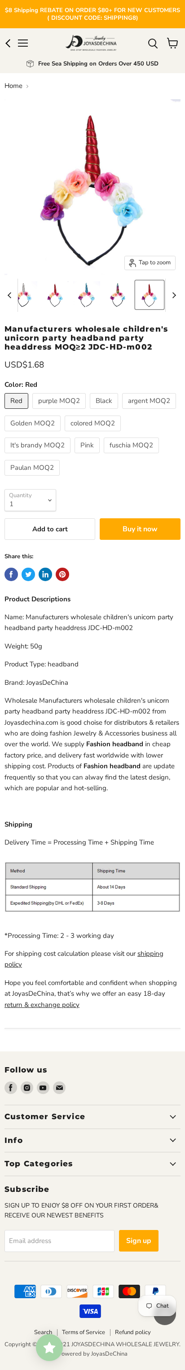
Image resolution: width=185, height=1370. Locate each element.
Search (43, 1332)
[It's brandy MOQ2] (38, 455)
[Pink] (88, 455)
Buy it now (140, 529)
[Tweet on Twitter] (28, 574)
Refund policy (133, 1332)
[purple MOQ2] (60, 411)
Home (13, 86)
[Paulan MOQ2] (33, 477)
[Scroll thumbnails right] (172, 295)
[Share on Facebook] (11, 574)
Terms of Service (83, 1332)
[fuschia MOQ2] (132, 455)
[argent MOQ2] (150, 411)
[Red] (17, 411)
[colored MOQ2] (94, 433)
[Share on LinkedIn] (45, 574)
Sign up (138, 1241)
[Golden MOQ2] (33, 433)
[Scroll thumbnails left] (11, 295)
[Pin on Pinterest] (62, 574)
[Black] (105, 411)
